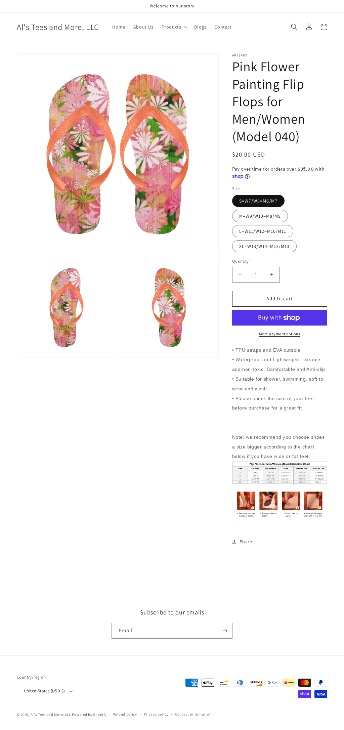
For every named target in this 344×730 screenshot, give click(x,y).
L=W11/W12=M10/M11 (262, 231)
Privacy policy (156, 714)
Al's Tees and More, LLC (51, 714)
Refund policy (125, 714)
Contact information (193, 714)
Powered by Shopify (89, 714)
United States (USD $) (44, 691)
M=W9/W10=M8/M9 (260, 216)
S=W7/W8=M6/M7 (258, 201)
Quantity (240, 261)
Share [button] (246, 542)
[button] (174, 27)
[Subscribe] (224, 631)
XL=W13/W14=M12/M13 (264, 246)
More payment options (279, 333)
